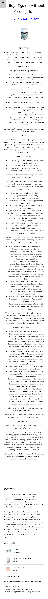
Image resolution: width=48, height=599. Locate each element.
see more (16, 552)
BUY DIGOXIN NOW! (24, 19)
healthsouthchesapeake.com (14, 494)
